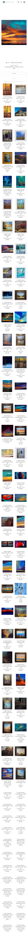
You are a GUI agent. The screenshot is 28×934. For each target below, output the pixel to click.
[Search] (18, 2)
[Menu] (24, 2)
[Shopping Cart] (21, 2)
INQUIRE (14, 73)
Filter (13, 78)
